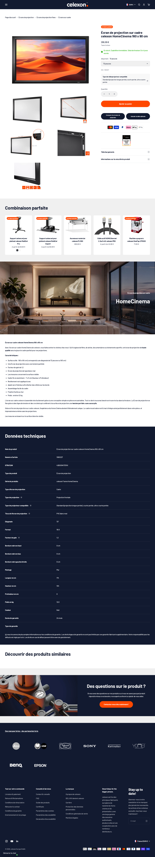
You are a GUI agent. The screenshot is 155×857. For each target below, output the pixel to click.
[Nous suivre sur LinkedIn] (17, 841)
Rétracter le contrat (12, 807)
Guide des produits (42, 802)
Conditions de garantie (13, 811)
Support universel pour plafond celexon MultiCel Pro (18, 241)
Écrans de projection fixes (46, 17)
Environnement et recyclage (15, 815)
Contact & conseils (43, 794)
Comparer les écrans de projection (113, 116)
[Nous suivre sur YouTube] (11, 841)
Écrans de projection (26, 17)
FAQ (37, 798)
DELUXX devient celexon (75, 798)
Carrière (69, 802)
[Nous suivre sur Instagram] (6, 841)
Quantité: (104, 89)
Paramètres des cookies (45, 811)
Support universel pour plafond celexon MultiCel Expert (48, 241)
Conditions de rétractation (14, 802)
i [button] (147, 80)
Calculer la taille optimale (138, 116)
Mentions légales (72, 818)
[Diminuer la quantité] (104, 94)
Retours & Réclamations (14, 798)
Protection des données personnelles (74, 808)
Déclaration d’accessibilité (45, 819)
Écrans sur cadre (64, 17)
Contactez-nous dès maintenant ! (116, 704)
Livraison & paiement (13, 794)
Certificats (40, 807)
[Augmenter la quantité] (114, 94)
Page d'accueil (10, 17)
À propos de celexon (73, 794)
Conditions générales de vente (77, 814)
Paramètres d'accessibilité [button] (45, 815)
